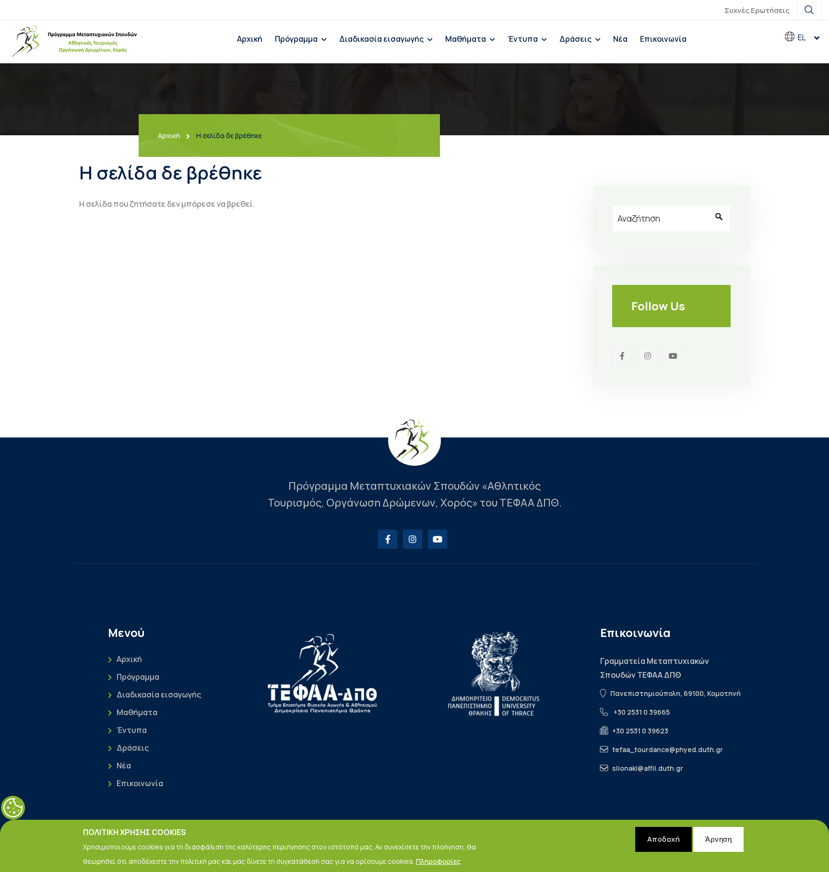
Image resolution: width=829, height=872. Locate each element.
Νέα (620, 39)
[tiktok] (673, 355)
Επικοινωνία (663, 39)
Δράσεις (575, 39)
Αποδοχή (663, 839)
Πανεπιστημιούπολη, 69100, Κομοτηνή (675, 693)
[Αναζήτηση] (719, 217)
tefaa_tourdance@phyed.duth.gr (667, 749)
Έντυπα (523, 39)
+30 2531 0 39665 (642, 712)
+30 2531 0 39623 (640, 730)
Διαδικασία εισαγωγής (381, 39)
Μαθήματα (465, 39)
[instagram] (648, 355)
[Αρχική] (74, 41)
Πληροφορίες (438, 860)
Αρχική (249, 39)
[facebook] (622, 355)
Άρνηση (718, 839)
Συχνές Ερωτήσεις (757, 10)
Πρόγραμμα (296, 39)
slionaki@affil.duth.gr (647, 768)
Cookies (13, 808)
